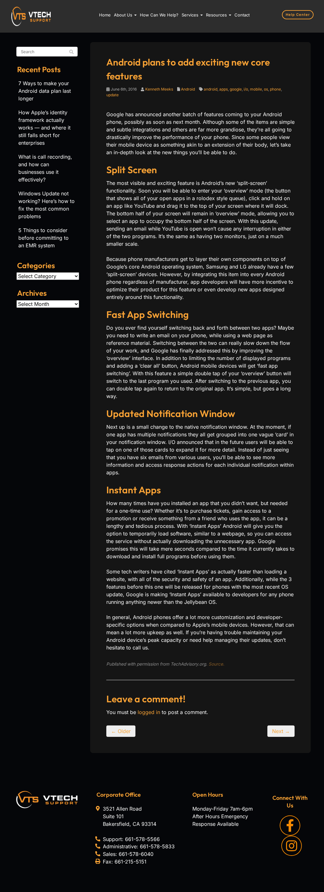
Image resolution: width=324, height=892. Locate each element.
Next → (281, 731)
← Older (121, 731)
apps (223, 89)
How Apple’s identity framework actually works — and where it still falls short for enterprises (44, 127)
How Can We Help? (159, 14)
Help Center (298, 14)
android (210, 89)
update (112, 94)
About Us (124, 14)
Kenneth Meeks (159, 89)
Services (191, 14)
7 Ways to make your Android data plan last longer (44, 91)
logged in (149, 712)
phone (275, 89)
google (236, 89)
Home (105, 14)
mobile (256, 89)
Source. (216, 664)
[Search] (71, 52)
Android (188, 89)
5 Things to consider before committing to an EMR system (43, 238)
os (266, 89)
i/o (246, 89)
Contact (242, 14)
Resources (217, 14)
